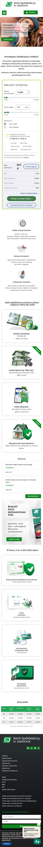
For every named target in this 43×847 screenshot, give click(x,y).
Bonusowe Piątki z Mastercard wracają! (19, 465)
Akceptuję (6, 844)
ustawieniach (6, 840)
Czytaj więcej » (10, 468)
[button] (4, 12)
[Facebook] (28, 748)
